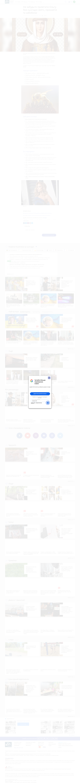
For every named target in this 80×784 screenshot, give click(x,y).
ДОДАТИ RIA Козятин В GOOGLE (39, 393)
